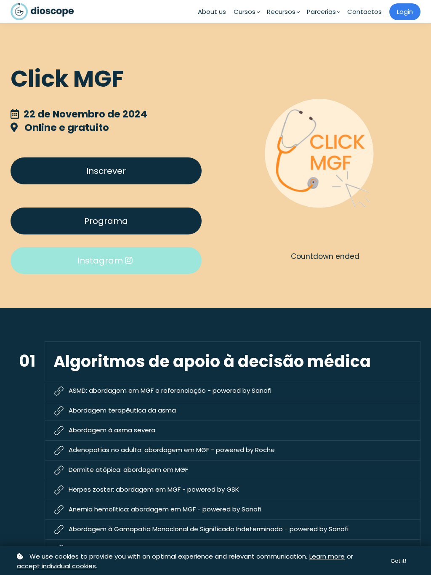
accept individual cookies (56, 566)
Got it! (398, 561)
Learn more (327, 556)
